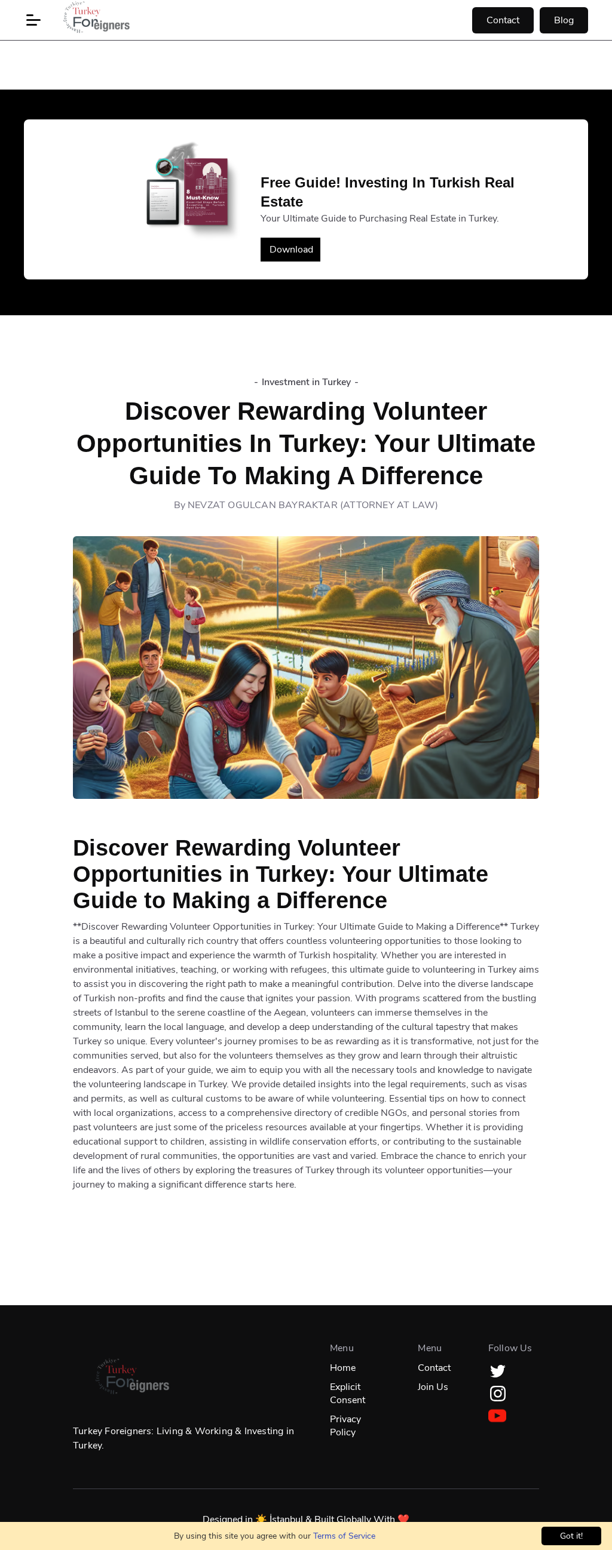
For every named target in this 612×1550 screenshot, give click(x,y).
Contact (502, 20)
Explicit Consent (347, 1393)
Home (343, 1367)
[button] (33, 20)
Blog (564, 20)
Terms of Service (344, 1536)
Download (291, 249)
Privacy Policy (345, 1426)
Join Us (433, 1387)
